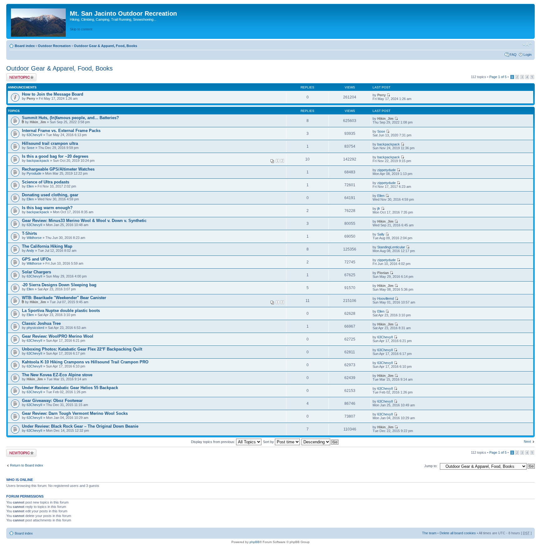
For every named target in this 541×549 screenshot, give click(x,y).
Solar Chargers (36, 272)
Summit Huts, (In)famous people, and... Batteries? (70, 117)
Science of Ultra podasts (45, 182)
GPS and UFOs (36, 259)
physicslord (35, 328)
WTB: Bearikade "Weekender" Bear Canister (64, 297)
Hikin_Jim (38, 122)
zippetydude (386, 170)
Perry (31, 98)
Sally (380, 234)
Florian (383, 273)
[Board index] (39, 21)
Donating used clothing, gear (50, 195)
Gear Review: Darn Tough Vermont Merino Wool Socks (75, 413)
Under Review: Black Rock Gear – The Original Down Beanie (80, 426)
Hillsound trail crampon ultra (50, 143)
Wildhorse (34, 238)
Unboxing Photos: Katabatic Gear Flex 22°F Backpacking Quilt (82, 349)
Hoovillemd (385, 298)
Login (527, 54)
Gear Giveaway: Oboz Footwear (52, 400)
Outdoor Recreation (54, 46)
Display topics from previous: (213, 442)
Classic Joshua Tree (41, 323)
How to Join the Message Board (52, 94)
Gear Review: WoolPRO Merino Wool (57, 336)
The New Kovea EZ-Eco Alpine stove (57, 374)
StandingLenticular (391, 247)
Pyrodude (34, 173)
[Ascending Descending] (320, 442)
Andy (30, 250)
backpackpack (388, 144)
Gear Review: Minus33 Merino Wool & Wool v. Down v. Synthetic (84, 220)
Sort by (269, 442)
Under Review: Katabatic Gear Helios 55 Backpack (70, 387)
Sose (381, 131)
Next (527, 441)
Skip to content (81, 29)
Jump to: (430, 466)
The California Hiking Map (47, 246)
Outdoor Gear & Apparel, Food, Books (105, 46)
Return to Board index (26, 465)
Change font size (527, 44)
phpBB (255, 542)
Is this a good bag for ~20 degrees (55, 156)
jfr (378, 208)
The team (429, 533)
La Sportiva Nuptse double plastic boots (61, 310)
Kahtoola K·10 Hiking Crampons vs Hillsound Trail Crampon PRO (85, 362)
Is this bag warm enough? (47, 207)
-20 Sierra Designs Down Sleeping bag (59, 284)
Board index (25, 46)
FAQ (513, 54)
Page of (498, 77)
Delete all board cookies (458, 533)
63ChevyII (34, 135)
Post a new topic (18, 75)
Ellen (30, 186)
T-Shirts (29, 233)
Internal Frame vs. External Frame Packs (61, 130)
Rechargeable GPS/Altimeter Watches (58, 169)
